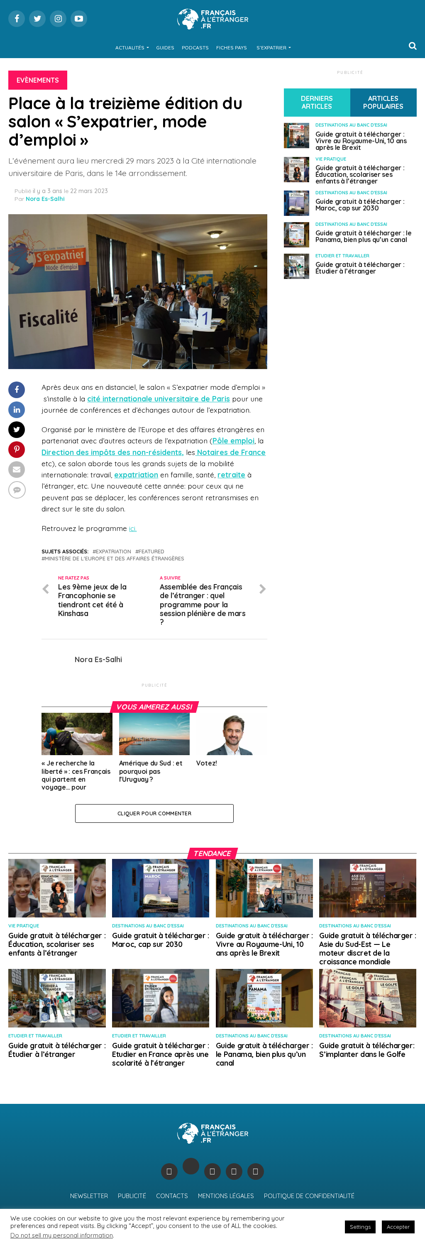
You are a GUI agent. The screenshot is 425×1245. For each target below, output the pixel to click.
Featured (151, 551)
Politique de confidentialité (309, 1196)
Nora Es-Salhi (45, 199)
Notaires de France (230, 452)
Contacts (172, 1196)
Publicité (132, 1196)
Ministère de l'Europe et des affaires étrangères (114, 558)
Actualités (129, 47)
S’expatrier (271, 47)
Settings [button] (360, 1226)
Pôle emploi (233, 440)
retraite (231, 474)
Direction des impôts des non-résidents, (113, 452)
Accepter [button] (398, 1226)
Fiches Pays (231, 47)
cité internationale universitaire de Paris (158, 398)
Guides (165, 47)
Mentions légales (226, 1196)
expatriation (136, 474)
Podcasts (195, 47)
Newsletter (89, 1196)
